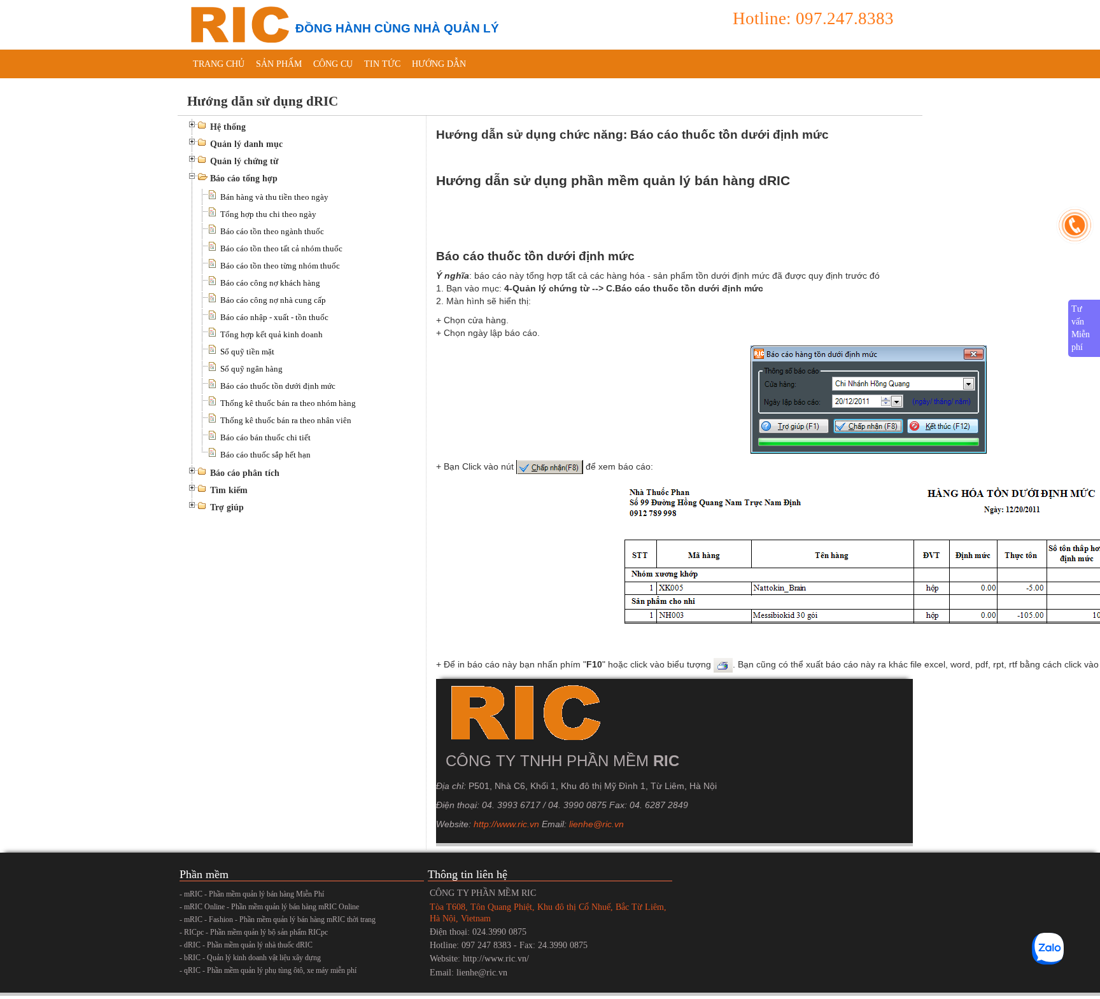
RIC (666, 761)
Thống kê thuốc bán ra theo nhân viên (285, 420)
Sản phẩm (279, 64)
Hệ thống (228, 127)
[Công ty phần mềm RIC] (238, 24)
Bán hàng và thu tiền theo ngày (274, 197)
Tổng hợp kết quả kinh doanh (271, 334)
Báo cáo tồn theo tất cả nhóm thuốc (281, 248)
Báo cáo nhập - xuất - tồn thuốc (274, 317)
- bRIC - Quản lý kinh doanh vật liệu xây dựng (250, 957)
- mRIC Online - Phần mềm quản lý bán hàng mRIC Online (269, 906)
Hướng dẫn (439, 64)
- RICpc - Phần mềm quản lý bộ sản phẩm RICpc (254, 932)
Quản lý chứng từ (244, 161)
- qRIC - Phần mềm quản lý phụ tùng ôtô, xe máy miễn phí (268, 970)
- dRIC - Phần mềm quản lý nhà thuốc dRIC (246, 944)
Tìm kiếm (229, 490)
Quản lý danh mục (246, 144)
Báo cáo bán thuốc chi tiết (265, 437)
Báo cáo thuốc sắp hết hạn (265, 454)
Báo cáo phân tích (244, 473)
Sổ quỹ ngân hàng (251, 369)
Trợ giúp (227, 507)
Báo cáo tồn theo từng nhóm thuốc (280, 265)
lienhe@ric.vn (596, 824)
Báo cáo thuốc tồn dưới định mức (277, 386)
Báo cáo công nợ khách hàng (270, 283)
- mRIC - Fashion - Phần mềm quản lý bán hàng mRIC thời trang (278, 919)
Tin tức (382, 64)
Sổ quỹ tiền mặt (247, 351)
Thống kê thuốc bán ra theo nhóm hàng (288, 403)
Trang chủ (218, 64)
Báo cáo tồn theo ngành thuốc (272, 231)
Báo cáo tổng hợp (244, 178)
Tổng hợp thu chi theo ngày (268, 214)
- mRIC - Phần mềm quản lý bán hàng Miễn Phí (252, 894)
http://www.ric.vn (506, 824)
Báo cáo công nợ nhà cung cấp (273, 300)
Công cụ (333, 64)
